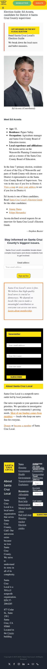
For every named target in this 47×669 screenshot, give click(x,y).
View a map (9, 186)
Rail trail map (24, 514)
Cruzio (10, 633)
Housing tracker (22, 519)
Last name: (11, 362)
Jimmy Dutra (15, 209)
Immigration (24, 504)
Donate (7, 425)
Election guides (22, 526)
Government (24, 470)
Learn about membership (20, 310)
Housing (22, 467)
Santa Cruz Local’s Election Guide (25, 199)
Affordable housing (23, 496)
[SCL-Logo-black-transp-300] (3, 1)
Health (21, 474)
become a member (22, 425)
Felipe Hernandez (17, 212)
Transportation (25, 481)
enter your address (27, 186)
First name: (11, 352)
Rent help (23, 501)
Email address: (23, 262)
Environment (24, 477)
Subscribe (16, 377)
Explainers (23, 484)
